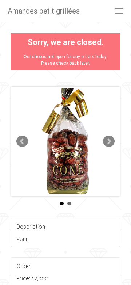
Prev (22, 141)
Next (109, 141)
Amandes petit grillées (44, 11)
